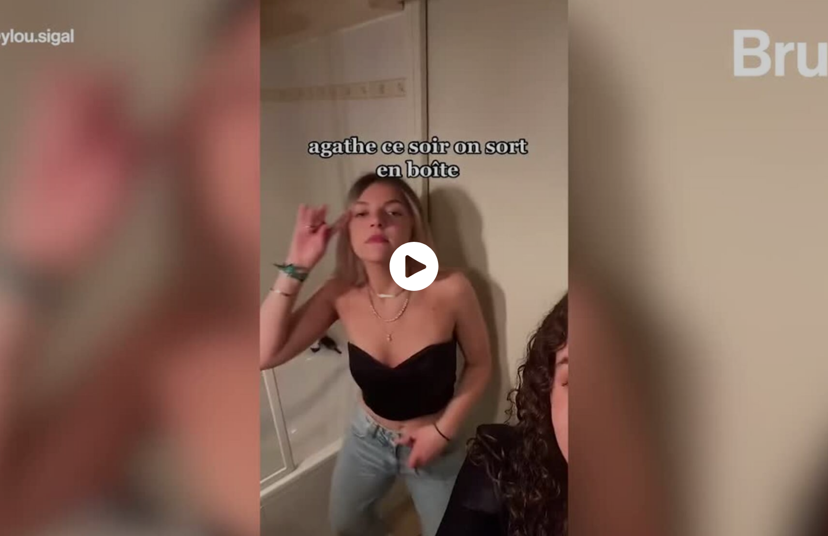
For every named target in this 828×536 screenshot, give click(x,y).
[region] (414, 268)
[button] (414, 266)
